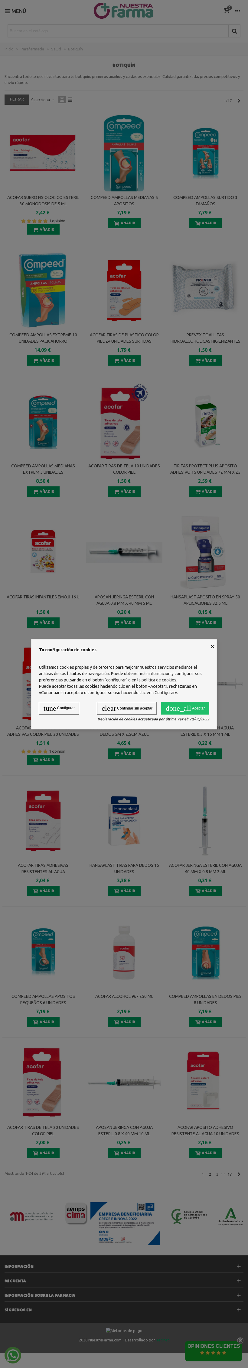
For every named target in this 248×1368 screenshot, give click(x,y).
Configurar (59, 708)
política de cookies (159, 679)
